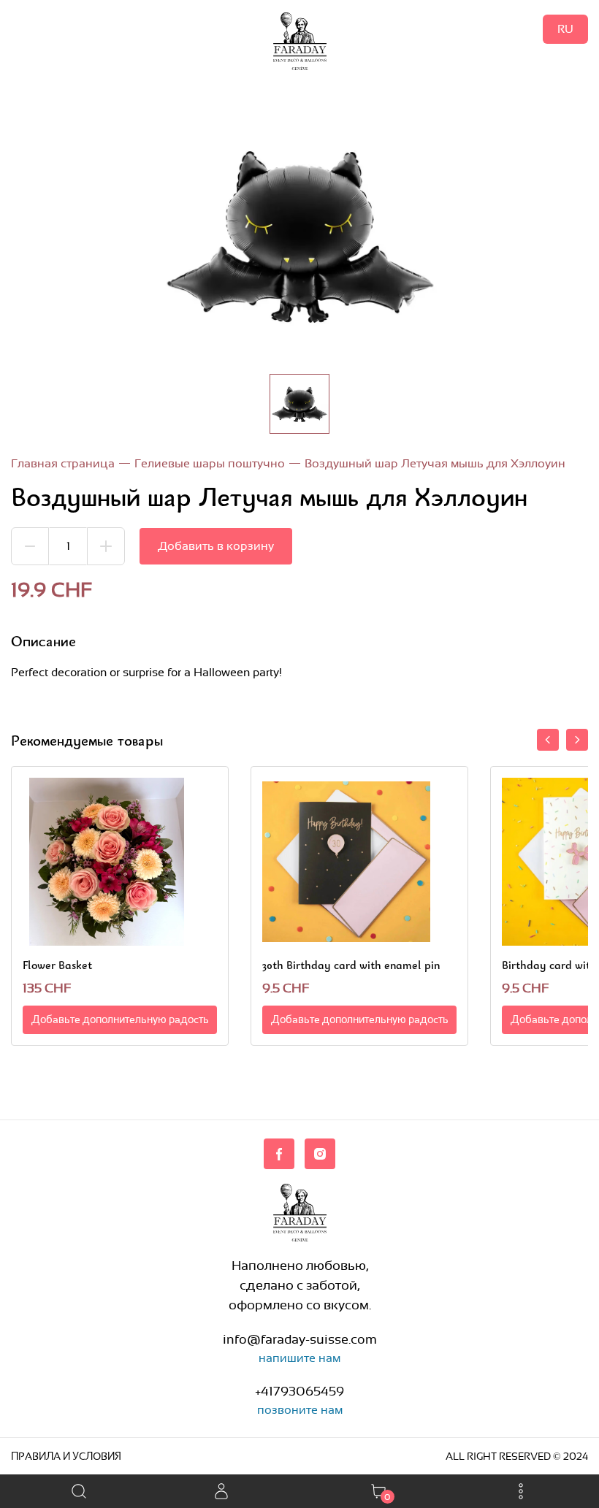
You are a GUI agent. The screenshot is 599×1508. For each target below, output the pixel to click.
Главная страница (63, 463)
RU (565, 29)
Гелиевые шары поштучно (209, 463)
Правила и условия (66, 1456)
